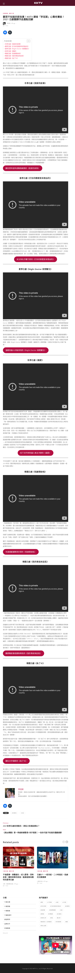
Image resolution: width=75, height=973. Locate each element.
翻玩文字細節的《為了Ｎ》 (16, 761)
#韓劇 (66, 921)
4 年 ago (16, 884)
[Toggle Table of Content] (27, 41)
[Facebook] (5, 32)
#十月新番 (49, 902)
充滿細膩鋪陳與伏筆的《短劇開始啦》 (20, 552)
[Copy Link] (10, 32)
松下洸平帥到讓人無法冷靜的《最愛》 (35, 453)
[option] (18, 867)
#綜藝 (51, 918)
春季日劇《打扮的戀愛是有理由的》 (17, 46)
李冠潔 (8, 23)
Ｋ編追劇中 (8, 915)
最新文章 (11, 13)
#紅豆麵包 (59, 914)
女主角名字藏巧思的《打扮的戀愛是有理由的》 (36, 259)
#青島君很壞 (58, 921)
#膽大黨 (58, 918)
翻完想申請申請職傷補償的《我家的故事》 (22, 168)
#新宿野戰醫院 (52, 910)
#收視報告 (14, 813)
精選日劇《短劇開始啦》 (13, 53)
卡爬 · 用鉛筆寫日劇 (8, 884)
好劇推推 (5, 13)
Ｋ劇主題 (5, 871)
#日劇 (22, 813)
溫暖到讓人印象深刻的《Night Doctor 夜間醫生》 (25, 350)
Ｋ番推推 (7, 911)
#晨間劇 (42, 914)
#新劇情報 (42, 910)
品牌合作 (7, 924)
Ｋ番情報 (7, 906)
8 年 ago (45, 881)
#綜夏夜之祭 (43, 918)
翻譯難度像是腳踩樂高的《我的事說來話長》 (23, 653)
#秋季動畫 (50, 914)
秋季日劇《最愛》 (11, 51)
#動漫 (41, 902)
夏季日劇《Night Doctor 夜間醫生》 (17, 49)
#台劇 (57, 902)
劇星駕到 (7, 919)
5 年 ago (13, 23)
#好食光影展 (43, 906)
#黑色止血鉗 (43, 925)
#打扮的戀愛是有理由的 (55, 906)
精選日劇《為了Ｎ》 (12, 58)
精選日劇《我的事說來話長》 (15, 56)
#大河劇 (64, 902)
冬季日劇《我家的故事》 (13, 44)
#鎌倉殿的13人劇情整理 (45, 921)
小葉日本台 (40, 881)
